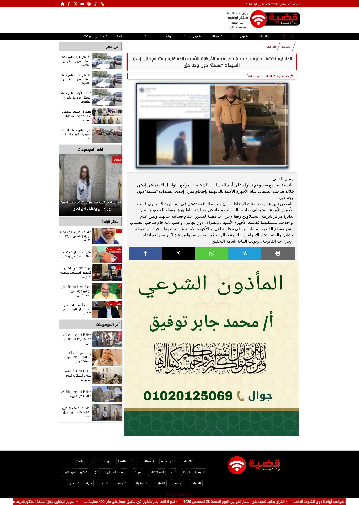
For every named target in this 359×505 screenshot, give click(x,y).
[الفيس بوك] (69, 3)
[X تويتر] (75, 3)
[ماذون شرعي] (211, 349)
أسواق (138, 472)
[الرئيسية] (62, 3)
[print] (278, 253)
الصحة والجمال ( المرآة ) (110, 472)
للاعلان (104, 483)
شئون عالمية (192, 36)
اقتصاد (264, 36)
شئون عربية (240, 36)
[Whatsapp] (95, 3)
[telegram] (245, 253)
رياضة (120, 36)
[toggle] (71, 36)
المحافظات (157, 472)
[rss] (102, 3)
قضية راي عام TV (95, 36)
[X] (178, 253)
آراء (173, 472)
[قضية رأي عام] (275, 20)
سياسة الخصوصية (80, 483)
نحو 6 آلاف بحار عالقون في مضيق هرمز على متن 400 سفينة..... (151, 501)
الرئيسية (288, 36)
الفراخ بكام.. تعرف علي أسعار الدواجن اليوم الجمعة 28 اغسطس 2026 (256, 501)
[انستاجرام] (89, 3)
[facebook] (145, 253)
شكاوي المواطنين (75, 472)
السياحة (196, 483)
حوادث (168, 36)
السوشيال (141, 483)
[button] (68, 187)
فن (144, 36)
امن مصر (271, 46)
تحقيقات (216, 36)
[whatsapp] (211, 253)
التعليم (160, 483)
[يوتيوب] (82, 3)
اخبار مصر (121, 483)
